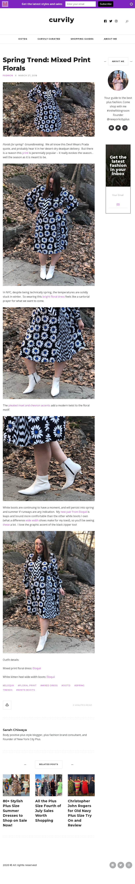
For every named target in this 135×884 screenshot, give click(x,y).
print (25, 153)
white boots (26, 690)
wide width (32, 520)
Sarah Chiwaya (15, 730)
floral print (28, 685)
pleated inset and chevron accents (29, 405)
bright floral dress (53, 296)
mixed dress (50, 685)
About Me (110, 39)
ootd (66, 685)
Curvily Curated (49, 39)
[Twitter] (110, 21)
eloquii (9, 685)
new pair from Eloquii (74, 512)
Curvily (61, 20)
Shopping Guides (82, 39)
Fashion (8, 75)
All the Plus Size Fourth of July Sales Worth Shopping (48, 811)
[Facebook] (105, 21)
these (6, 524)
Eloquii (37, 668)
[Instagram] (116, 21)
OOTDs (22, 39)
